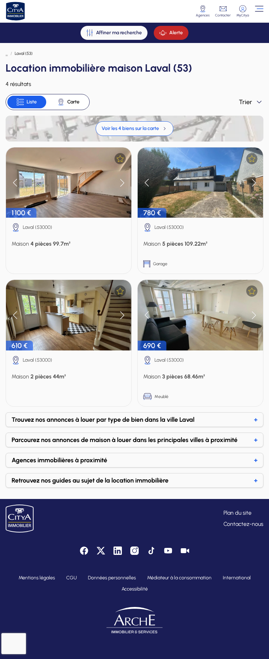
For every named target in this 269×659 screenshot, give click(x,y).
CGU (71, 578)
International (237, 578)
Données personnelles (112, 578)
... (7, 53)
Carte (73, 102)
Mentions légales (37, 578)
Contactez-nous (243, 524)
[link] (134, 128)
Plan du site (237, 512)
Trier (245, 102)
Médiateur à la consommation (179, 578)
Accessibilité (135, 589)
